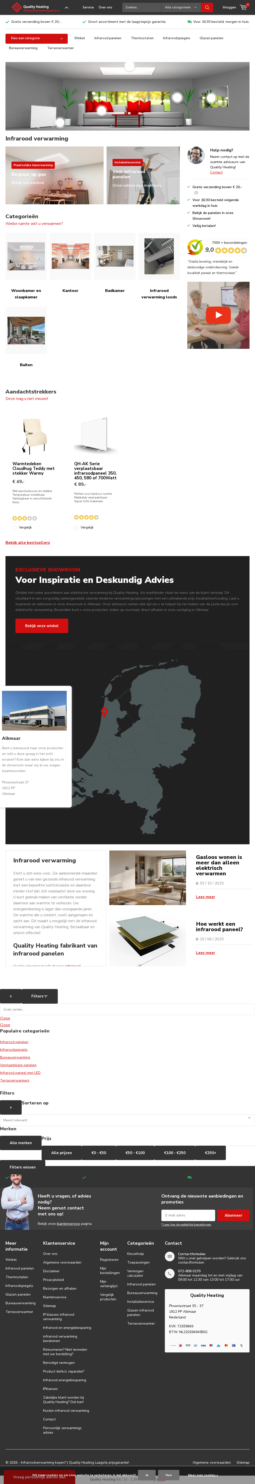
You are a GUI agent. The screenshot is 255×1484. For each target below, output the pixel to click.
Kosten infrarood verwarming (66, 1410)
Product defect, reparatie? (63, 1371)
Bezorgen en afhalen (59, 1288)
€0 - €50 (98, 1152)
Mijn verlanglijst (109, 1283)
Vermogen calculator (135, 1273)
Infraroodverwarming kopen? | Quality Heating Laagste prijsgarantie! (75, 1462)
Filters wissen (23, 1167)
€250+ (210, 1152)
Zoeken (207, 7)
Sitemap (49, 1306)
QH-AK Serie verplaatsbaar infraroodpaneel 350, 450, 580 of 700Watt (95, 471)
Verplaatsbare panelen (18, 1065)
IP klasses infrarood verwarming (58, 1316)
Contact (216, 172)
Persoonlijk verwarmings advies (62, 1430)
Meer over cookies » (203, 1475)
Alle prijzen (61, 1152)
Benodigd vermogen (59, 1362)
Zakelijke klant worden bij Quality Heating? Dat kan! (63, 1399)
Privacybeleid (53, 1279)
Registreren (109, 1259)
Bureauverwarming (23, 48)
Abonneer (233, 1215)
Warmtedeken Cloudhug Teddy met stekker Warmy (33, 468)
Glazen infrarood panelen (140, 1312)
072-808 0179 (189, 1271)
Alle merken (21, 1142)
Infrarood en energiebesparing (67, 1327)
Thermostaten (142, 38)
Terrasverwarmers (14, 1080)
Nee (169, 1475)
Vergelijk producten (108, 1297)
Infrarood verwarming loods (159, 294)
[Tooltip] (196, 193)
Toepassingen (138, 1262)
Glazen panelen (211, 38)
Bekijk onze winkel (42, 625)
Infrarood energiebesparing (64, 1380)
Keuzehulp (135, 1253)
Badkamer (115, 290)
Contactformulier (192, 1254)
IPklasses (50, 1388)
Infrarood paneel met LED (20, 1072)
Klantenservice (54, 1297)
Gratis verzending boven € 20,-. (36, 21)
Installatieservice (140, 1301)
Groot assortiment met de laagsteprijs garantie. (127, 21)
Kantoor (70, 290)
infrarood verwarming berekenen (60, 1338)
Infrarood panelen (107, 38)
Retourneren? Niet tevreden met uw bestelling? (65, 1351)
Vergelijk (25, 528)
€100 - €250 (175, 1152)
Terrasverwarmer (60, 48)
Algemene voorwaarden (62, 1262)
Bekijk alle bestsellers (27, 542)
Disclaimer (51, 1271)
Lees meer (205, 896)
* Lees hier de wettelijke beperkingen (186, 1225)
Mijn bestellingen (110, 1270)
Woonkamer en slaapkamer (26, 294)
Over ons (105, 7)
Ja (146, 1475)
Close (5, 1018)
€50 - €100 (135, 1152)
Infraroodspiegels (176, 38)
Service (88, 7)
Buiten (26, 365)
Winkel (79, 38)
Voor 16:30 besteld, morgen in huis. (221, 21)
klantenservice (68, 1223)
